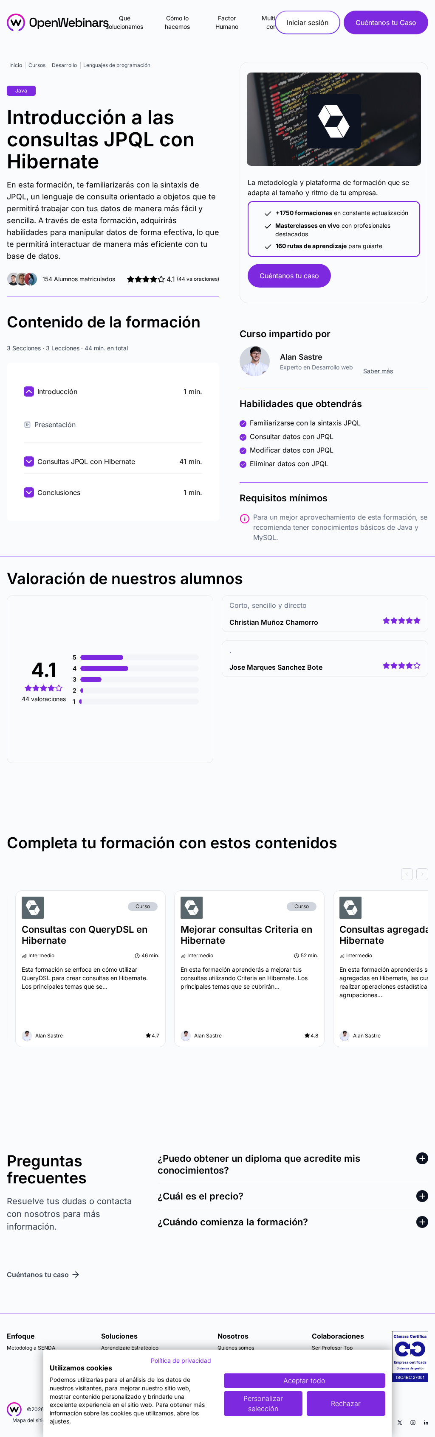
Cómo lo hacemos (177, 22)
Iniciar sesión (307, 22)
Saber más (378, 371)
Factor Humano (226, 22)
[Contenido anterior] (407, 874)
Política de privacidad (181, 1360)
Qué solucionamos (124, 22)
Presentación (55, 424)
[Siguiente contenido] (422, 874)
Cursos (36, 65)
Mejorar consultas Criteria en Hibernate (246, 935)
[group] (217, 874)
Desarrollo (64, 65)
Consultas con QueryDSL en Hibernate (84, 935)
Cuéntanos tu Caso (386, 22)
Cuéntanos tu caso (289, 275)
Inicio (15, 65)
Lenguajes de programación (116, 65)
